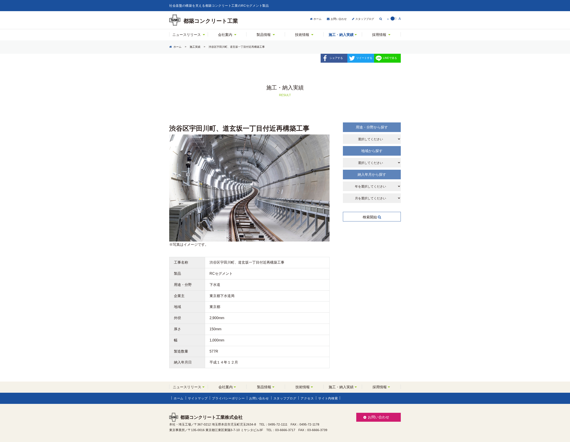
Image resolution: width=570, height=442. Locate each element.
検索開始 (370, 217)
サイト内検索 (328, 398)
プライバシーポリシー (228, 398)
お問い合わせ (339, 19)
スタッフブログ (364, 19)
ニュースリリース (186, 35)
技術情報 (302, 35)
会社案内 (225, 35)
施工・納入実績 (341, 35)
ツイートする (364, 58)
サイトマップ (198, 398)
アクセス (307, 398)
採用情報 (379, 35)
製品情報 (263, 35)
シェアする (336, 58)
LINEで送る (390, 58)
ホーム (318, 19)
